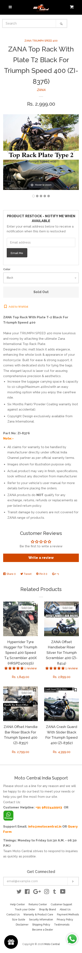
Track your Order (25, 909)
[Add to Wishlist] (34, 605)
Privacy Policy (65, 919)
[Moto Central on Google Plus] (37, 892)
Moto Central (52, 944)
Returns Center (38, 904)
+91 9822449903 (49, 807)
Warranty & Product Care (38, 914)
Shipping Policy (41, 924)
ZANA (41, 90)
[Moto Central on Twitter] (19, 892)
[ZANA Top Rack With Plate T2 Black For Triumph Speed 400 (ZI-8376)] (33, 196)
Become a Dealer (42, 929)
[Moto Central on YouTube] (62, 892)
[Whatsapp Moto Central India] (8, 814)
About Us (65, 909)
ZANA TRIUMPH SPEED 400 (41, 40)
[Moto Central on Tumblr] (54, 892)
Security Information (41, 919)
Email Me (17, 253)
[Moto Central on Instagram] (46, 892)
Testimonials (61, 924)
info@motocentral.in (44, 826)
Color (7, 269)
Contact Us (13, 914)
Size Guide (18, 919)
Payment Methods (68, 914)
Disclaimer (22, 924)
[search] (29, 23)
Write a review (41, 558)
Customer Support (61, 904)
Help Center (17, 904)
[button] (14, 668)
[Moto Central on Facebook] (27, 892)
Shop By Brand (47, 909)
